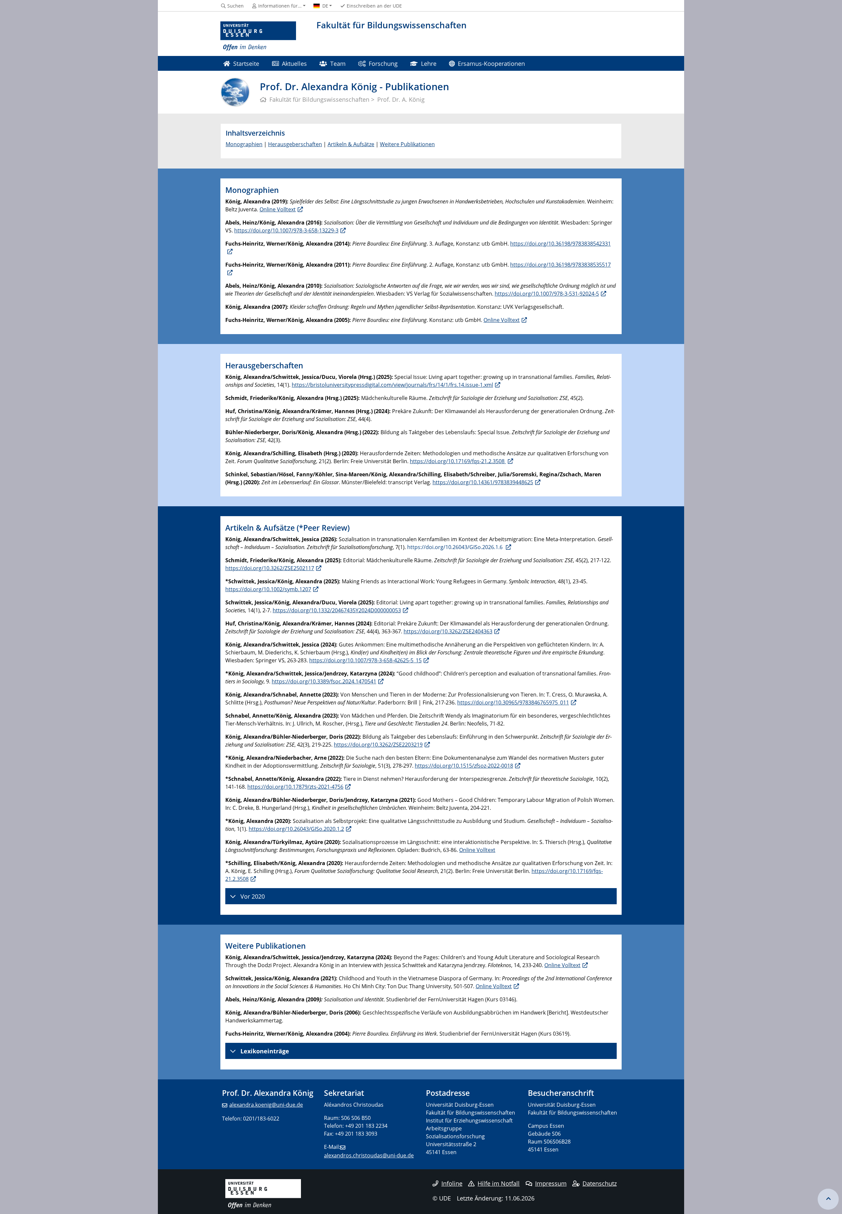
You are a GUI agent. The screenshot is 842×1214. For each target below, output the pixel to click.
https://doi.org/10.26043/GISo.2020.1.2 (296, 828)
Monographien (244, 144)
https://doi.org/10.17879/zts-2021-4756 (295, 786)
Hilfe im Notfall (499, 1183)
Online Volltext (278, 209)
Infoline (451, 1183)
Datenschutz (599, 1183)
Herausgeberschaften (295, 144)
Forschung (383, 63)
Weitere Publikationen (407, 144)
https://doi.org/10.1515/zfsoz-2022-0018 (464, 765)
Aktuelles (294, 63)
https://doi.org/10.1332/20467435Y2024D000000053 (337, 610)
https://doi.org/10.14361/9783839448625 (483, 482)
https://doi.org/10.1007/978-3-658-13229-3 (286, 230)
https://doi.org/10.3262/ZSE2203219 (378, 744)
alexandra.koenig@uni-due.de (266, 1104)
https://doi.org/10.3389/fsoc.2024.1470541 (324, 681)
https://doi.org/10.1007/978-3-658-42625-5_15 (365, 660)
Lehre (428, 63)
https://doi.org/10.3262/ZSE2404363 (448, 631)
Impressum (551, 1183)
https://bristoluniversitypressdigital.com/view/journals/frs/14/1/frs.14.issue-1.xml (392, 384)
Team (338, 63)
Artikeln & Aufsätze (351, 144)
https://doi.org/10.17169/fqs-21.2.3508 (458, 461)
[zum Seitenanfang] (828, 1199)
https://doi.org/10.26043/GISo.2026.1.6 (455, 547)
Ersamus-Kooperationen (491, 63)
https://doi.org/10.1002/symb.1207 (268, 589)
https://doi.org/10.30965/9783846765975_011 (513, 702)
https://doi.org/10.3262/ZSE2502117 (269, 568)
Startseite (246, 63)
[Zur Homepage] (258, 36)
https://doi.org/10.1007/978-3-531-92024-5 (547, 293)
